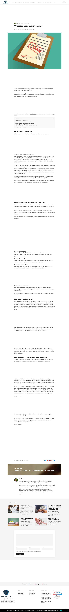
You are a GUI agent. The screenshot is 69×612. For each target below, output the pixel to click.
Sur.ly (59, 596)
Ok (60, 610)
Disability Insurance (21, 592)
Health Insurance (18, 2)
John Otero (18, 23)
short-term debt (17, 361)
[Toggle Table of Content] (52, 119)
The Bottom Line (22, 127)
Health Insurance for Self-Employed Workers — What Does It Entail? (46, 597)
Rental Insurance (21, 594)
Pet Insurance (20, 593)
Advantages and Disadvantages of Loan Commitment (26, 125)
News (13, 2)
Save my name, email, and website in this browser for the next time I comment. (29, 551)
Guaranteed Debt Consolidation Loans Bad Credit (26, 507)
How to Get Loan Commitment (22, 124)
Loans (22, 23)
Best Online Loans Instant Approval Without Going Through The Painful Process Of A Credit (54, 507)
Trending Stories (48, 2)
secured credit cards (30, 380)
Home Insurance (41, 2)
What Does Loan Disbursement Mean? (53, 519)
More (54, 2)
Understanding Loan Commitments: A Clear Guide (25, 123)
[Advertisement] (32, 11)
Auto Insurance (33, 2)
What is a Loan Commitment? (21, 120)
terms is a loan (33, 114)
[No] (67, 610)
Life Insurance (26, 2)
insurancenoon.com (57, 594)
